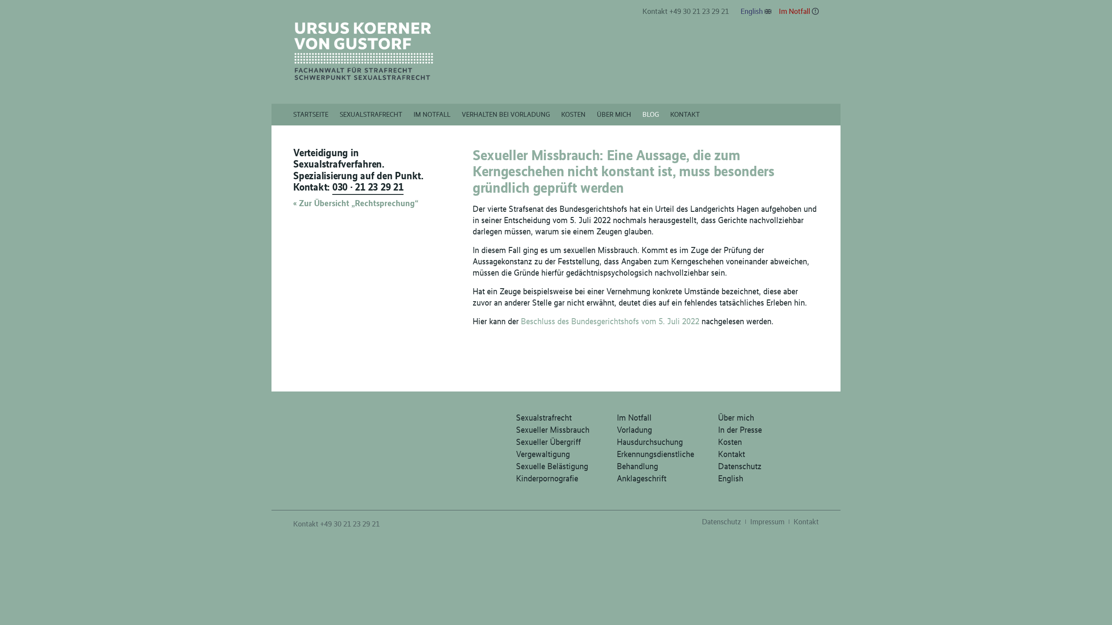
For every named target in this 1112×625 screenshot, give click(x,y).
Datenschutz (739, 466)
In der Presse (740, 429)
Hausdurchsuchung (650, 442)
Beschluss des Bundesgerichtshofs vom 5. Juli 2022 (610, 321)
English (752, 11)
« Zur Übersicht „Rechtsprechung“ (355, 203)
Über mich (736, 417)
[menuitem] (686, 12)
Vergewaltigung (543, 454)
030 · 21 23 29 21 (368, 187)
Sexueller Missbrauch (552, 429)
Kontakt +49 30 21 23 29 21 (685, 11)
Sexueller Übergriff (548, 442)
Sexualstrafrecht (544, 417)
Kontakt (731, 454)
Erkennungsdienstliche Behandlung (655, 460)
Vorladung (634, 429)
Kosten (730, 442)
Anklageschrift (641, 478)
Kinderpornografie (547, 478)
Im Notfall (794, 11)
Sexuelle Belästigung (552, 466)
